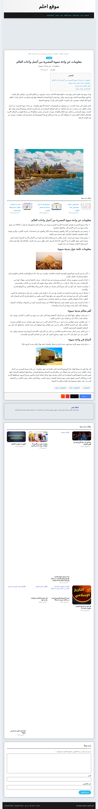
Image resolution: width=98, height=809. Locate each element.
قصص (57, 15)
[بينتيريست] (67, 396)
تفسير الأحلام (67, 15)
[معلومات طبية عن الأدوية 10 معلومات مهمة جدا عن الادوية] (38, 436)
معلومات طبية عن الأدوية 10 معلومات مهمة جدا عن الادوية (39, 445)
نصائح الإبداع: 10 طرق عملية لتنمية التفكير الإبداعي (44, 207)
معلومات (61, 53)
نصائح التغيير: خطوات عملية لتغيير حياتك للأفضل (73, 207)
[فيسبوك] (77, 413)
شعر (61, 15)
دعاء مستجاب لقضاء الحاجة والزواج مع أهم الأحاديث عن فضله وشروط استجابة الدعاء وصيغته (60, 578)
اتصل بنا (37, 805)
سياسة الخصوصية (19, 805)
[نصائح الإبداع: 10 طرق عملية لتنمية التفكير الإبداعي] (56, 206)
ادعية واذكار (76, 15)
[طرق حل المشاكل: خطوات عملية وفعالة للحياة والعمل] (27, 206)
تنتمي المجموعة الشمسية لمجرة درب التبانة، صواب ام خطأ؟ (60, 599)
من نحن (26, 805)
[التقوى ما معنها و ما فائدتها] (16, 436)
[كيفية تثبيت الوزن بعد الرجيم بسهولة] (16, 657)
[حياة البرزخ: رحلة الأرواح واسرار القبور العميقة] (81, 435)
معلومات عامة (73, 388)
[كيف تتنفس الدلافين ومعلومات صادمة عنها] (38, 591)
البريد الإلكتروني (87, 784)
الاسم (89, 775)
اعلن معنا (32, 805)
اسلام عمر (52, 69)
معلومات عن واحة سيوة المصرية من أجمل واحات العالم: (70, 80)
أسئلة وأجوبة (50, 15)
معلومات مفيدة (60, 388)
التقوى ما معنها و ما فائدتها (19, 444)
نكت (81, 15)
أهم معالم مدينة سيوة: (82, 86)
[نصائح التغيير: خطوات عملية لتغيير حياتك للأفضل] (86, 206)
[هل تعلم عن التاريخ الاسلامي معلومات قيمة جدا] (81, 595)
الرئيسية (86, 15)
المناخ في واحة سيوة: (82, 89)
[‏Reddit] (63, 396)
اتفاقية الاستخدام (8, 805)
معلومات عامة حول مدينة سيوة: (79, 83)
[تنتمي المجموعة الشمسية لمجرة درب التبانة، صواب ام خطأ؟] (59, 591)
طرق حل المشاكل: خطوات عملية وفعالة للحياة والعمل (15, 207)
